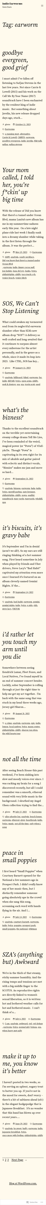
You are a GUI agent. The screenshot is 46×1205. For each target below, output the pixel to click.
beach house (36, 816)
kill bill (11, 381)
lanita (27, 271)
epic (33, 723)
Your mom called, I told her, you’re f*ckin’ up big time (18, 185)
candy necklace (26, 257)
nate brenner (29, 492)
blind (25, 377)
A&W (7, 257)
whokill (38, 498)
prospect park (29, 925)
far (40, 377)
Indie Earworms (12, 3)
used (38, 384)
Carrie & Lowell (9, 137)
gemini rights (8, 605)
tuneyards (29, 498)
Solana (33, 1027)
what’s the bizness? (15, 414)
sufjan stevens (15, 144)
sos (18, 384)
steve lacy (6, 609)
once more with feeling (13, 1135)
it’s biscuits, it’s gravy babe (22, 532)
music (11, 823)
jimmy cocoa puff (26, 267)
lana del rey (18, 271)
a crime (8, 723)
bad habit (18, 602)
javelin (30, 141)
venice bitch (21, 278)
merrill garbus (15, 492)
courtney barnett (21, 922)
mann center (34, 726)
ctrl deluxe (38, 1023)
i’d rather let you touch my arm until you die (19, 646)
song (4, 827)
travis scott (30, 384)
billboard (18, 377)
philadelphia (8, 274)
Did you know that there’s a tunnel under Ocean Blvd (21, 262)
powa (24, 495)
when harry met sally (12, 1030)
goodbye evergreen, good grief (15, 60)
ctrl (30, 1023)
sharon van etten (29, 730)
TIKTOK (16, 609)
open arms (26, 381)
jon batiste (7, 271)
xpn (4, 502)
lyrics (33, 271)
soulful (31, 495)
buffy (24, 1128)
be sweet (17, 1128)
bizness (17, 488)
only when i (35, 823)
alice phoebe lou (12, 816)
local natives (15, 726)
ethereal (15, 820)
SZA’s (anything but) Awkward (22, 958)
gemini (36, 602)
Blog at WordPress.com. (23, 1183)
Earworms (10, 129)
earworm (30, 137)
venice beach (8, 278)
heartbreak (31, 820)
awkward (23, 1023)
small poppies (8, 929)
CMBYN (21, 137)
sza (22, 384)
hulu (33, 488)
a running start (12, 134)
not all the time (21, 759)
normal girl (24, 1027)
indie (23, 141)
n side (30, 605)
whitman (33, 929)
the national (22, 929)
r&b (35, 605)
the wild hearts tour (11, 733)
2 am (7, 1023)
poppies (17, 925)
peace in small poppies (19, 856)
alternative (25, 134)
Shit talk (38, 141)
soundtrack (7, 498)
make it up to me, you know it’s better (20, 1064)
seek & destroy (9, 384)
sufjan (5, 144)
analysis (14, 257)
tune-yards (19, 498)
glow (22, 820)
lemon (5, 726)
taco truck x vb (28, 274)
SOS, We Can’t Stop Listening (20, 307)
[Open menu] (42, 5)
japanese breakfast (11, 1132)
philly (18, 274)
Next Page (19, 1160)
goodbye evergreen (11, 141)
